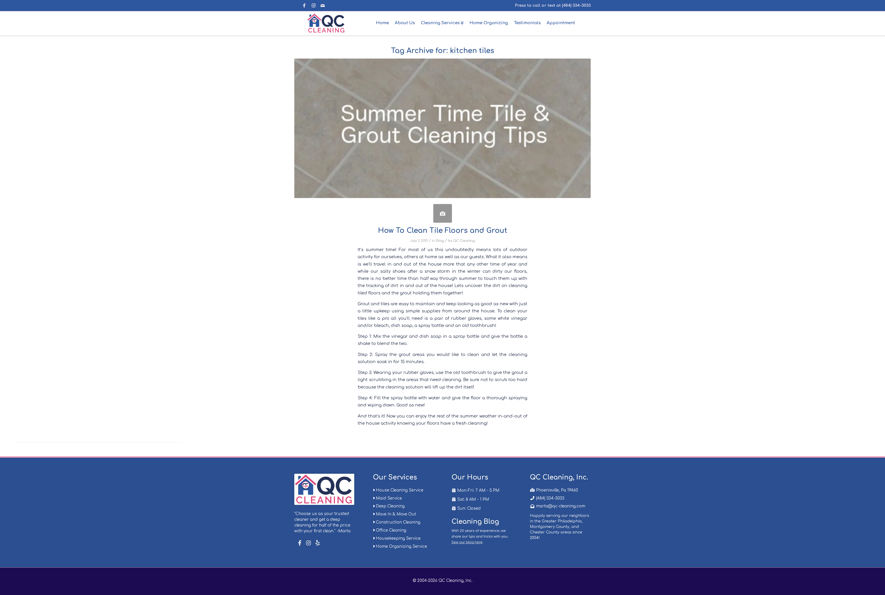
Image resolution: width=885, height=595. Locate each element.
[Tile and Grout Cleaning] (442, 213)
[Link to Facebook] (304, 5)
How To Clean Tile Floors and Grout (442, 230)
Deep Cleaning (390, 506)
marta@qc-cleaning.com (560, 506)
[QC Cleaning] (326, 23)
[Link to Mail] (322, 5)
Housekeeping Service (398, 538)
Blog (440, 241)
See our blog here (467, 542)
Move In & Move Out (395, 514)
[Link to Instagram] (313, 5)
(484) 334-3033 (549, 498)
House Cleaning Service (399, 490)
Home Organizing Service (401, 546)
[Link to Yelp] (317, 543)
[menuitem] (382, 23)
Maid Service (388, 498)
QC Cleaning (464, 241)
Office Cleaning (390, 530)
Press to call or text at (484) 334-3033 (553, 5)
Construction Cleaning (397, 522)
